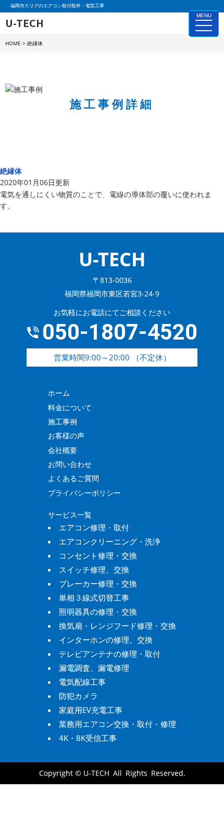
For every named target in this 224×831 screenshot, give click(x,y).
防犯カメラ (78, 696)
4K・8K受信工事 (88, 738)
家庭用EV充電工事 (90, 710)
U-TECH (96, 773)
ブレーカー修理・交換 (98, 583)
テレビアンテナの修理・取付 (109, 653)
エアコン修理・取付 (94, 527)
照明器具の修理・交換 (98, 611)
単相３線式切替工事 (94, 597)
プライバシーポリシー (84, 493)
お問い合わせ (70, 464)
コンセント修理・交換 (98, 555)
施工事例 (62, 421)
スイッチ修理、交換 (94, 569)
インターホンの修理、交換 (106, 639)
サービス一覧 (70, 515)
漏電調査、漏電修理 (94, 668)
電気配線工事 (82, 682)
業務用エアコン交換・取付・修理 (117, 724)
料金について (70, 407)
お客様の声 (66, 435)
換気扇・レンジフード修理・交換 (117, 625)
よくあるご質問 (73, 478)
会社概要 (62, 450)
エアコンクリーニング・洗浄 (109, 541)
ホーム (59, 393)
